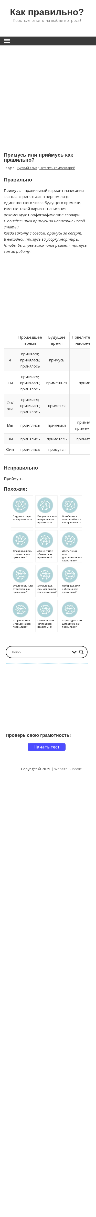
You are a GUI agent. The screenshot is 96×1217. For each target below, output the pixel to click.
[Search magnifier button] (81, 652)
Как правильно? (47, 12)
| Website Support (66, 768)
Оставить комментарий (57, 168)
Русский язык (27, 168)
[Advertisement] (48, 95)
